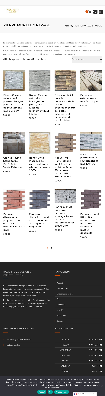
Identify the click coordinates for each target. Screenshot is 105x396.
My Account (61, 315)
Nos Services (62, 288)
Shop (59, 299)
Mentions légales (13, 345)
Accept (42, 392)
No (50, 392)
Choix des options (15, 200)
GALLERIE (61, 304)
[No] (101, 386)
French (80, 393)
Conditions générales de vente (18, 339)
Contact (60, 321)
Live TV (60, 310)
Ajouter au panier (15, 81)
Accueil (68, 26)
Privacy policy (62, 392)
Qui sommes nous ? (65, 294)
